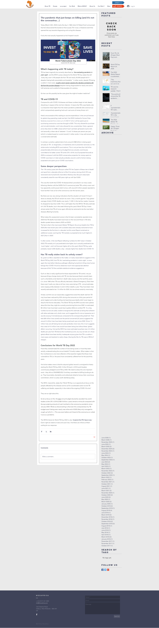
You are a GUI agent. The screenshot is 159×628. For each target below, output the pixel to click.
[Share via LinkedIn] (51, 431)
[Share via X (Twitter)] (46, 431)
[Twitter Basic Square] (105, 570)
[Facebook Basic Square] (102, 570)
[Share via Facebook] (42, 431)
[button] (63, 6)
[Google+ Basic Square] (108, 570)
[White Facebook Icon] (37, 614)
